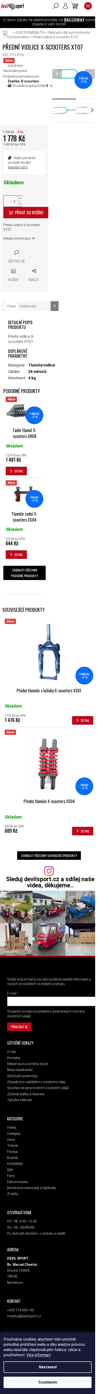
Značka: (23, 81)
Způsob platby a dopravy (25, 1094)
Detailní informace (16, 238)
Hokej (11, 1127)
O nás (11, 1052)
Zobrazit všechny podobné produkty (24, 572)
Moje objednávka (20, 1070)
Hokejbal (13, 1134)
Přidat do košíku (29, 212)
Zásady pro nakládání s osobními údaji (36, 1082)
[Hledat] (56, 6)
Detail (85, 720)
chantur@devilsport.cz (24, 1316)
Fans (11, 1176)
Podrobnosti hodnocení (21, 76)
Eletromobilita (17, 1182)
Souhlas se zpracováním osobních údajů (38, 1088)
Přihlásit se (19, 1026)
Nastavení (48, 1367)
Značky (12, 1194)
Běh (10, 1170)
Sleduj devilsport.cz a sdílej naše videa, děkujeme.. (50, 882)
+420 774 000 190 (20, 1310)
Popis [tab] (11, 306)
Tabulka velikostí (19, 1100)
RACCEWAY (74, 20)
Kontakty (13, 1058)
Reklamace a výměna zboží (27, 1064)
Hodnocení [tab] (28, 306)
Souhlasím (47, 1382)
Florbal (12, 1152)
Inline (11, 1140)
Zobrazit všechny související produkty (49, 855)
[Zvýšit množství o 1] (20, 198)
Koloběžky (15, 1164)
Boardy (12, 1158)
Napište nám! (18, 167)
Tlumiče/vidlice (41, 365)
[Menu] (88, 6)
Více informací (38, 1355)
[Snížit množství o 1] (20, 204)
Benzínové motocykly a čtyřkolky (31, 1188)
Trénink (12, 1145)
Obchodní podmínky (22, 1076)
